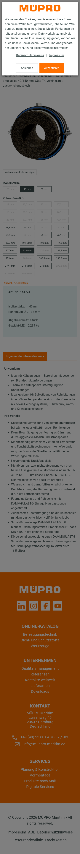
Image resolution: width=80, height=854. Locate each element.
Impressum (56, 55)
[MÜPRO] (40, 8)
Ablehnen (27, 68)
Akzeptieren (51, 68)
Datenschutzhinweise (30, 55)
